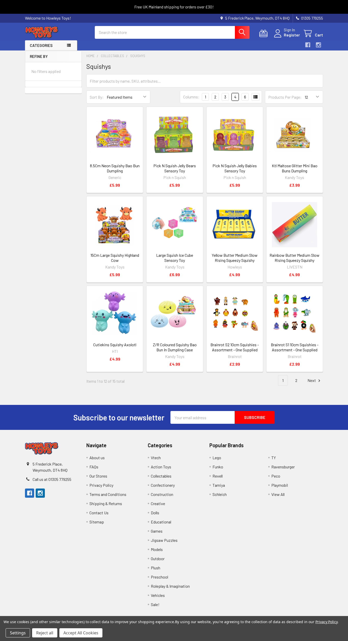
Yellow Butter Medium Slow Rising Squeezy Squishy (235, 258)
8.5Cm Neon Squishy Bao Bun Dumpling (115, 168)
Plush (155, 567)
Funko (217, 466)
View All (278, 494)
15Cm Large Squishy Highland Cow (114, 258)
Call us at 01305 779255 (52, 479)
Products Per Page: (285, 97)
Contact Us (99, 512)
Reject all (44, 633)
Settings (18, 633)
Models (157, 549)
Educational (161, 521)
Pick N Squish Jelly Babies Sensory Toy (234, 168)
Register (292, 34)
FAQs (93, 466)
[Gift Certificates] (265, 33)
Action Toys (161, 466)
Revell (217, 475)
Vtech (156, 457)
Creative (158, 503)
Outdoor (158, 558)
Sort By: (97, 97)
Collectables (161, 475)
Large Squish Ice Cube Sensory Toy (174, 258)
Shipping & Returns (105, 503)
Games (157, 531)
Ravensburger (283, 466)
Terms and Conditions (107, 494)
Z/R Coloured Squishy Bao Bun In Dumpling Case (175, 347)
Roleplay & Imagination (170, 586)
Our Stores (98, 475)
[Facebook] (307, 44)
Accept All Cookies (80, 633)
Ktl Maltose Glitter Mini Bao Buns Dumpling (294, 168)
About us (97, 457)
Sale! (155, 604)
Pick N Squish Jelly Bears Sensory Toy (174, 168)
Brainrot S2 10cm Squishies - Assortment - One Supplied (234, 347)
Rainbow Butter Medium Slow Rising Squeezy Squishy (294, 258)
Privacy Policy (101, 485)
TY (273, 457)
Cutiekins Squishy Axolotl (114, 344)
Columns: (191, 96)
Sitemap (96, 521)
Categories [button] (41, 45)
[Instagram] (318, 44)
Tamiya (218, 485)
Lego (216, 457)
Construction (162, 494)
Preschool (159, 576)
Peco (275, 475)
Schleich (219, 494)
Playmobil (279, 485)
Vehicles (158, 595)
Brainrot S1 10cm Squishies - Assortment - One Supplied (294, 347)
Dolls (155, 512)
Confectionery (163, 485)
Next (312, 380)
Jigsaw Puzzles (164, 540)
